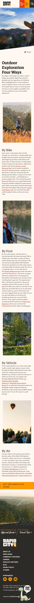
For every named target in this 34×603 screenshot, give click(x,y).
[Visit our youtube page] (15, 579)
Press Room (7, 554)
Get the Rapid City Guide (13, 485)
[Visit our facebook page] (5, 579)
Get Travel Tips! (26, 4)
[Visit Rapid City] (7, 4)
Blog (5, 565)
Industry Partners (10, 562)
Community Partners (11, 557)
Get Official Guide (22, 4)
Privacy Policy (8, 567)
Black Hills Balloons (11, 469)
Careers (6, 559)
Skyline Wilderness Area (13, 271)
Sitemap (6, 570)
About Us (6, 551)
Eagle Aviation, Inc (25, 475)
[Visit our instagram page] (10, 579)
